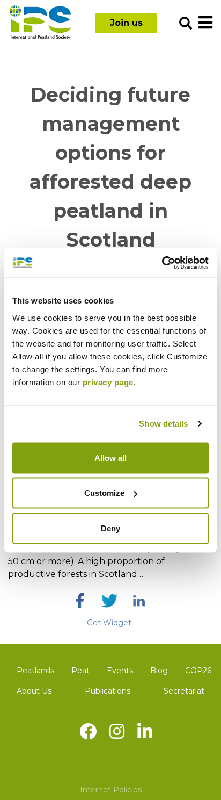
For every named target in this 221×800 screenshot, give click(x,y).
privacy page (108, 381)
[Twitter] (109, 600)
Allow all (110, 457)
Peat (80, 670)
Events (120, 670)
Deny (110, 527)
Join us (126, 23)
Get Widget (109, 623)
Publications (107, 691)
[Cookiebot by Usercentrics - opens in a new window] (162, 263)
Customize (104, 493)
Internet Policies (111, 790)
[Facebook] (80, 600)
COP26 (198, 670)
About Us (34, 691)
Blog (159, 670)
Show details (163, 423)
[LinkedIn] (139, 600)
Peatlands (35, 670)
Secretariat (184, 691)
